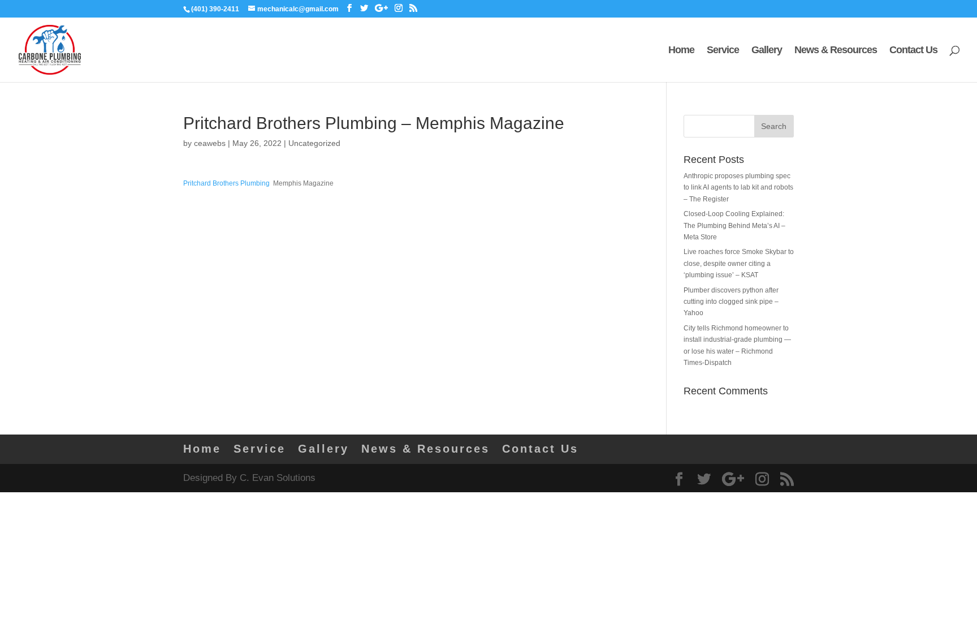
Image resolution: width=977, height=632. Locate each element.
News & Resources (835, 50)
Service (723, 50)
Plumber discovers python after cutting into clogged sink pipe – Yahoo (731, 301)
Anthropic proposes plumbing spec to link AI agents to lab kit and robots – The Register (738, 187)
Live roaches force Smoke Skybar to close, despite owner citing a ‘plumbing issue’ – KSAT (739, 263)
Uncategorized (314, 143)
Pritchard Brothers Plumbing (226, 183)
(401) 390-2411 (215, 9)
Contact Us (913, 50)
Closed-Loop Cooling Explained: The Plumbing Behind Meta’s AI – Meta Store (734, 225)
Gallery (766, 50)
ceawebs (210, 143)
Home (681, 50)
